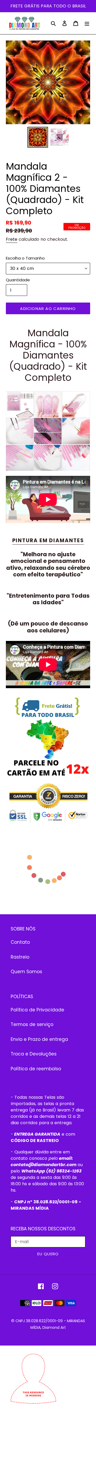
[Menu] (87, 23)
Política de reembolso (36, 1069)
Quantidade (18, 280)
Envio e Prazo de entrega (39, 1039)
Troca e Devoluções (34, 1054)
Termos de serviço (32, 1024)
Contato (20, 942)
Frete (11, 239)
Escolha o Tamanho (25, 258)
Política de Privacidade (37, 1010)
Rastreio (20, 957)
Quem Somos (26, 971)
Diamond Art (54, 1327)
